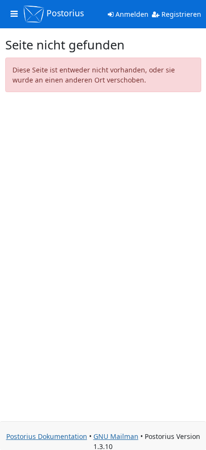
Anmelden (131, 14)
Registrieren (180, 14)
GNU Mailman (115, 436)
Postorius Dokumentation (46, 436)
